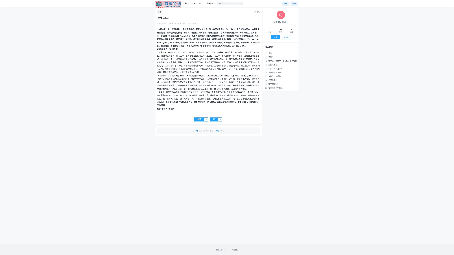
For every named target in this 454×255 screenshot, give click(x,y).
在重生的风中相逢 (275, 88)
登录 (294, 3)
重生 (270, 53)
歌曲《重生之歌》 (275, 69)
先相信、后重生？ (275, 76)
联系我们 (235, 250)
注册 (285, 3)
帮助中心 (211, 3)
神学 (160, 12)
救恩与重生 (272, 80)
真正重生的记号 (274, 73)
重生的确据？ (273, 84)
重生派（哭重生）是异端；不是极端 (282, 61)
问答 (193, 3)
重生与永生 (272, 65)
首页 (187, 3)
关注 (275, 37)
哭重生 (271, 57)
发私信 (286, 37)
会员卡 (201, 3)
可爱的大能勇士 (280, 22)
